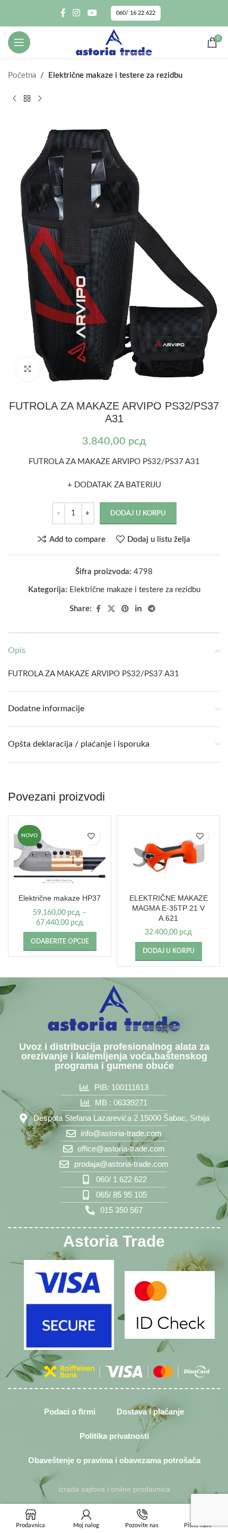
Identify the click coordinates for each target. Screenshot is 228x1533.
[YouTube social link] (92, 13)
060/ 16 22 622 (135, 13)
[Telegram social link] (152, 609)
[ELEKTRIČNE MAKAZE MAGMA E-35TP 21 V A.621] (168, 855)
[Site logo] (114, 42)
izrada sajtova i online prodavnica (114, 1489)
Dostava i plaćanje (150, 1411)
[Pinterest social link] (125, 609)
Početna (22, 75)
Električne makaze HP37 (60, 898)
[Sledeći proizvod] (39, 99)
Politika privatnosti (114, 1435)
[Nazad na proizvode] (27, 99)
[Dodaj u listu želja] (91, 836)
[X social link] (111, 609)
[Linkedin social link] (138, 609)
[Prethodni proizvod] (14, 99)
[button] (168, 951)
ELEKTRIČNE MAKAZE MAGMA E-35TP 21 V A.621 (168, 908)
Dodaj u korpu (138, 513)
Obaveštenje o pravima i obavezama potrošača (114, 1460)
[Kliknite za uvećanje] (28, 369)
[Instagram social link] (76, 13)
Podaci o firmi (69, 1411)
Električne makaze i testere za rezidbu (115, 75)
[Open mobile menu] (19, 42)
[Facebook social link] (63, 13)
